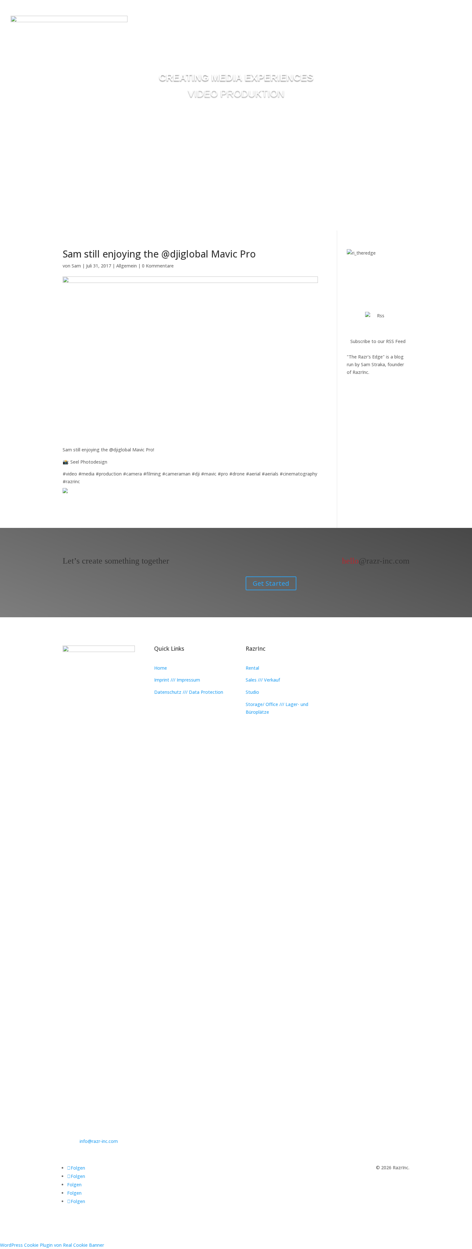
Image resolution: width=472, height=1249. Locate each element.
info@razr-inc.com (99, 1141)
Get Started (271, 583)
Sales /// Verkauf (263, 680)
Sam (76, 266)
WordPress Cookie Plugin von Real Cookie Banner (52, 1245)
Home (160, 668)
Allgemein (126, 266)
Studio (252, 692)
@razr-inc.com (375, 561)
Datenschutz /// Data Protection (188, 692)
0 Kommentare (158, 266)
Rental (252, 668)
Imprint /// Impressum (177, 680)
